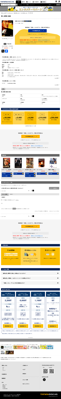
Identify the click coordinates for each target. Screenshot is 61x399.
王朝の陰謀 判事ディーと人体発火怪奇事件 (32, 169)
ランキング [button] (32, 4)
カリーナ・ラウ (49, 75)
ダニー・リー (35, 75)
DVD (18, 1)
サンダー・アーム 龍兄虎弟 (6, 169)
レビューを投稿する (53, 188)
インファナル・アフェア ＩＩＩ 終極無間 (20, 169)
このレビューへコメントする (54, 211)
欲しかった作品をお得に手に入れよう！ (20, 344)
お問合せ (24, 373)
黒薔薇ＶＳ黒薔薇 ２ (52, 169)
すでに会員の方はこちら (42, 34)
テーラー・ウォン (17, 72)
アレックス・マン (23, 75)
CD (24, 1)
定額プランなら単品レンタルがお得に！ (46, 344)
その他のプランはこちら (32, 34)
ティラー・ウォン (10, 72)
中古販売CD (36, 1)
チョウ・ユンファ (10, 75)
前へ (29, 190)
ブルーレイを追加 (4, 175)
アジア (22, 23)
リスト (56, 2)
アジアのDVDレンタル (24, 12)
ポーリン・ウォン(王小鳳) (42, 75)
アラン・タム (16, 75)
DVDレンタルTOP (3, 12)
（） (12, 48)
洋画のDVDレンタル (17, 12)
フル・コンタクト (39, 169)
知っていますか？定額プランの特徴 (32, 344)
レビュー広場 (25, 379)
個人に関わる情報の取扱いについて (36, 357)
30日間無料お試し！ (37, 30)
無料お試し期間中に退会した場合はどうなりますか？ (14, 273)
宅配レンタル (5, 384)
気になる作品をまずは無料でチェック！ (6, 349)
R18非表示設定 (5, 388)
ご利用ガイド (50, 4)
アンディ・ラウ (29, 75)
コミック (29, 1)
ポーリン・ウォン (12, 76)
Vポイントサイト (26, 383)
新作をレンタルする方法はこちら (44, 40)
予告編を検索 (9, 43)
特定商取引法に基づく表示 (47, 357)
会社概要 (2, 357)
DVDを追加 (3, 173)
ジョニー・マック (10, 73)
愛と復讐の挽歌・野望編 (12, 83)
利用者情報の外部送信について (6, 359)
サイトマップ (13, 359)
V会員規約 (5, 357)
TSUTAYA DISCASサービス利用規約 (14, 357)
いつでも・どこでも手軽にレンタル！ (6, 344)
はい (14, 208)
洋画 (19, 23)
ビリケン (17, 199)
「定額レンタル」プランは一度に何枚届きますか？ (14, 283)
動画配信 (44, 1)
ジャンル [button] (20, 4)
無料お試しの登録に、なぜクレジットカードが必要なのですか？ (17, 278)
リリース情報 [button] (25, 4)
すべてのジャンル (10, 12)
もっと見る (56, 84)
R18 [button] (57, 4)
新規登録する (8, 326)
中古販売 (4, 387)
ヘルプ (54, 4)
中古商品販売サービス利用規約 (25, 357)
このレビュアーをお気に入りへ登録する (41, 211)
